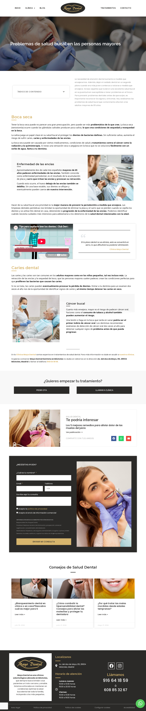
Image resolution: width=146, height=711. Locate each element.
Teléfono (49, 483)
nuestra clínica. (126, 354)
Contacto (125, 8)
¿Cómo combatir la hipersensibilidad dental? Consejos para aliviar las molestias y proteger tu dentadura (70, 609)
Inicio (18, 8)
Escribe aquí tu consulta (27, 494)
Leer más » (20, 614)
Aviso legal (15, 707)
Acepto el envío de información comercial (37, 513)
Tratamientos (108, 8)
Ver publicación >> (74, 432)
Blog (42, 8)
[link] (52, 361)
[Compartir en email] (128, 438)
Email (19, 483)
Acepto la (32, 509)
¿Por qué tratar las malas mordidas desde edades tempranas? (112, 606)
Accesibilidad (129, 707)
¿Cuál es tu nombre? (25, 472)
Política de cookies (73, 707)
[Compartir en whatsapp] (121, 438)
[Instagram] (119, 666)
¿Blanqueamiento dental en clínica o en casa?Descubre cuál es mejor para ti (30, 606)
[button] (41, 390)
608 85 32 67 (115, 689)
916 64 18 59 (115, 680)
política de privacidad (37, 509)
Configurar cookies (102, 707)
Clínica (29, 8)
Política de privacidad (43, 707)
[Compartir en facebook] (113, 438)
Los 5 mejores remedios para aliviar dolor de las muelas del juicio (94, 427)
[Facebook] (111, 666)
